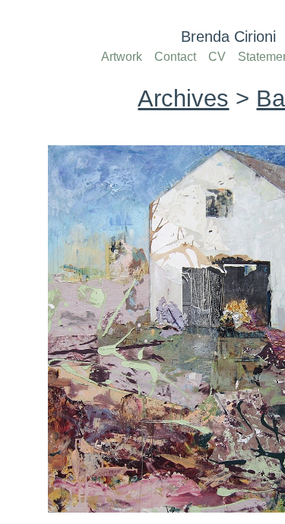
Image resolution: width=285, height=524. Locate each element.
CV (217, 56)
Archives (183, 98)
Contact (175, 56)
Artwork (121, 56)
